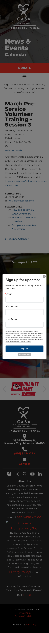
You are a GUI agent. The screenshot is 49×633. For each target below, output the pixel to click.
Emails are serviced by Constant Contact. (18, 341)
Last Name (12, 319)
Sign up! (24, 348)
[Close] (44, 276)
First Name (12, 306)
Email (9, 294)
